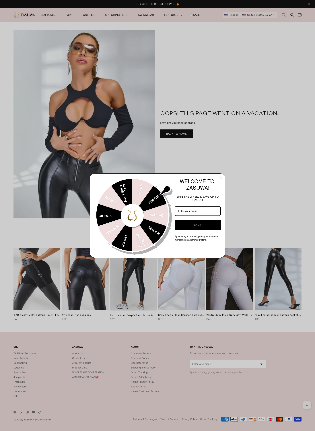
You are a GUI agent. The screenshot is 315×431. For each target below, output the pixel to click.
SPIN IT (198, 225)
